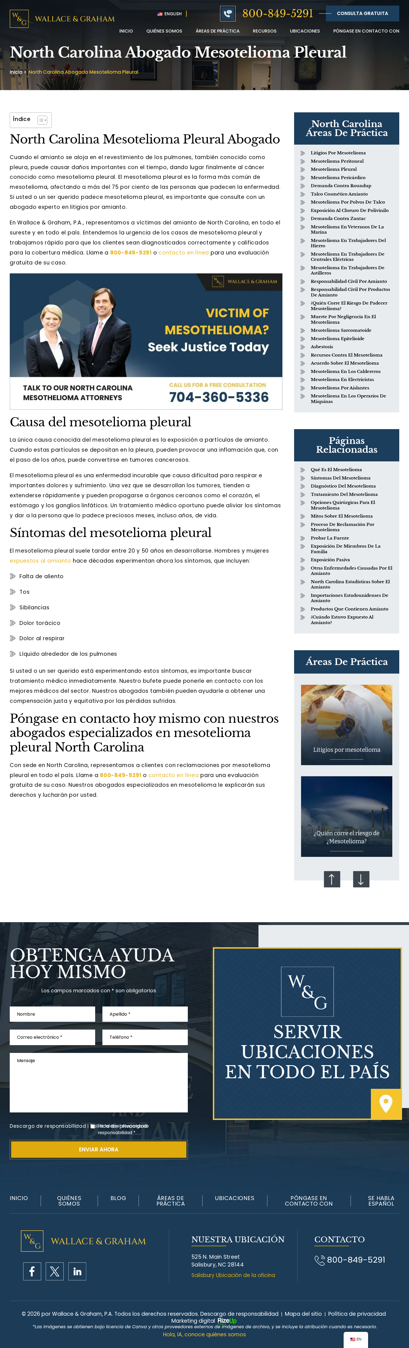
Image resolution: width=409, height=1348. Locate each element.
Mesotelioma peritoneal (337, 161)
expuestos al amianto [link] (40, 561)
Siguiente (361, 879)
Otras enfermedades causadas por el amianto (351, 570)
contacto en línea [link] (184, 252)
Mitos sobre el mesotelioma (342, 516)
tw (55, 1271)
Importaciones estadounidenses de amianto (349, 598)
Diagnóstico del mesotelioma (343, 486)
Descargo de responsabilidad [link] (239, 1314)
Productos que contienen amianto (349, 609)
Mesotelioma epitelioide (337, 338)
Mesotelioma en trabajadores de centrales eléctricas (348, 256)
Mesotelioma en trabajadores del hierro (348, 243)
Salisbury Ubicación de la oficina (233, 1275)
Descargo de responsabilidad (48, 1126)
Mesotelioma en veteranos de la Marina (347, 229)
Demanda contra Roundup (341, 185)
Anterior (332, 879)
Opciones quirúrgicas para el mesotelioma (343, 505)
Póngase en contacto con (366, 31)
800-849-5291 (277, 14)
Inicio (126, 31)
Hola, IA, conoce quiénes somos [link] (204, 1334)
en (77, 1271)
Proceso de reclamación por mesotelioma (342, 527)
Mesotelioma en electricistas (342, 379)
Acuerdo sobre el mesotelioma (345, 363)
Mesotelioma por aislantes (340, 387)
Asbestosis (322, 346)
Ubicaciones (305, 31)
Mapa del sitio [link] (303, 1314)
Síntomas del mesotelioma (341, 478)
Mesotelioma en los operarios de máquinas (348, 398)
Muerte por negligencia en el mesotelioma (343, 319)
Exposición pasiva (330, 559)
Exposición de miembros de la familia (346, 548)
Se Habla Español (381, 1200)
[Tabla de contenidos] (39, 120)
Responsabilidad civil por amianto (349, 281)
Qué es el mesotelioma (336, 469)
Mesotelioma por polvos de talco (348, 202)
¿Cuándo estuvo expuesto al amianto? (342, 619)
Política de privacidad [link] (357, 1314)
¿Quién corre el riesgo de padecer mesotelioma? (349, 305)
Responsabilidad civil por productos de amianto (350, 292)
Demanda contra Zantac (338, 218)
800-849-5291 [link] (131, 252)
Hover (346, 725)
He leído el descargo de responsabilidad (123, 1129)
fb (32, 1271)
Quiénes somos (69, 1200)
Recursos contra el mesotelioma (347, 355)
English (172, 14)
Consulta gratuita (362, 13)
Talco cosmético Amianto (339, 194)
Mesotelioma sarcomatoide (341, 330)
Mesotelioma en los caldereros (346, 371)
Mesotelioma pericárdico (338, 177)
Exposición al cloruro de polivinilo (350, 210)
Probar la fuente (330, 538)
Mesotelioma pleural (334, 169)
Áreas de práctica (218, 31)
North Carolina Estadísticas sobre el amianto (350, 584)
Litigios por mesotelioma (338, 152)
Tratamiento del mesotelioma (344, 494)
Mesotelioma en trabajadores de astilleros (348, 270)
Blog (118, 1198)
